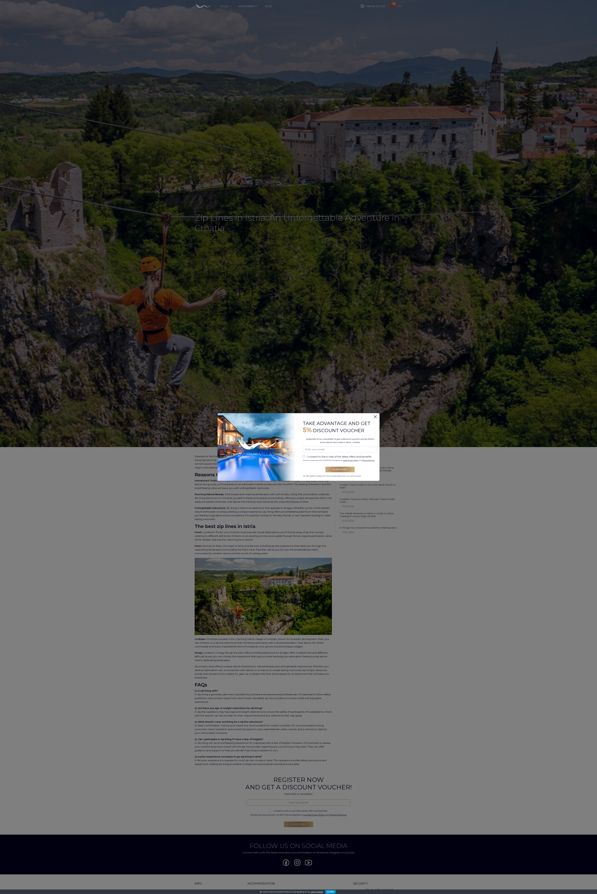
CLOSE (330, 892)
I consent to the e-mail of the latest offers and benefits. (339, 456)
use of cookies (317, 892)
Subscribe (340, 469)
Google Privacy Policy (351, 460)
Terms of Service (368, 460)
